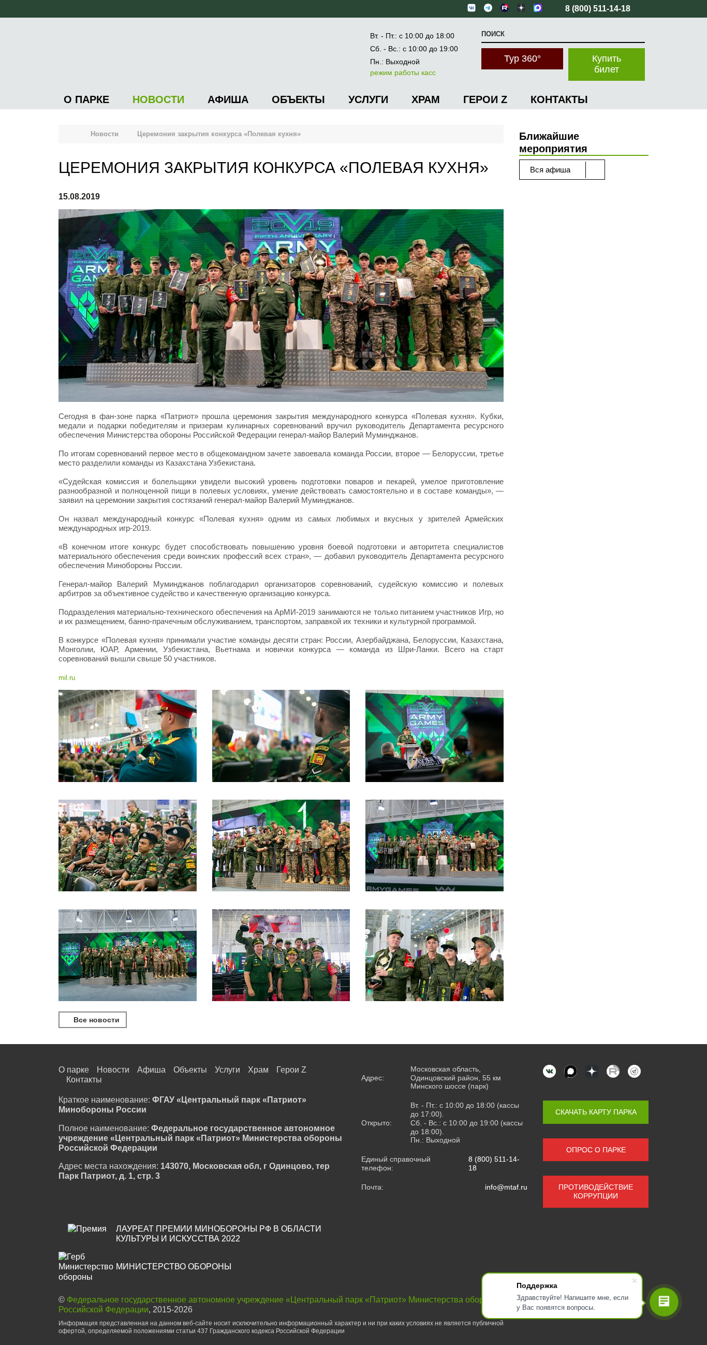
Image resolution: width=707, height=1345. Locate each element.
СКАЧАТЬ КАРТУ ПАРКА (596, 1112)
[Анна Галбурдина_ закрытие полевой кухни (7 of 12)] (434, 847)
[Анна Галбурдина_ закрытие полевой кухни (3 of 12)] (281, 737)
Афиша (228, 99)
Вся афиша (551, 169)
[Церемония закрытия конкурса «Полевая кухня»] (281, 306)
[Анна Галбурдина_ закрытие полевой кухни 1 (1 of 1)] (434, 956)
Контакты (559, 99)
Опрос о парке (596, 1150)
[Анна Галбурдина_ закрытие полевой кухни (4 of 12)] (434, 737)
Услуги (368, 99)
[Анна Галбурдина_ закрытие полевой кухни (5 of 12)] (127, 847)
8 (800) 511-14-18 (494, 1163)
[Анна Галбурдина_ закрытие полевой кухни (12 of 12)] (281, 956)
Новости (158, 99)
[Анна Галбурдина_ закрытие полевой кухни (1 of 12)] (127, 737)
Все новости (95, 1020)
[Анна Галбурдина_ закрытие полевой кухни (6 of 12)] (281, 847)
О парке (86, 99)
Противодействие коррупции (595, 1191)
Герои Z (485, 99)
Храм (425, 99)
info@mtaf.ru (506, 1187)
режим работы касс (403, 72)
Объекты (298, 99)
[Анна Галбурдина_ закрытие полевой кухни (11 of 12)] (127, 956)
